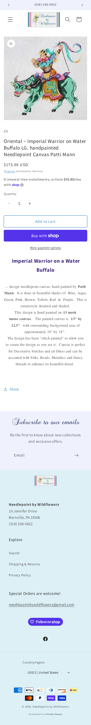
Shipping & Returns (24, 564)
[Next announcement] (82, 5)
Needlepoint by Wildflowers (51, 706)
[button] (10, 19)
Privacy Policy (20, 575)
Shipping (9, 171)
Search (14, 553)
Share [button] (14, 389)
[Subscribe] (76, 455)
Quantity (10, 194)
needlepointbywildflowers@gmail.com (41, 604)
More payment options (45, 248)
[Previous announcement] (8, 5)
